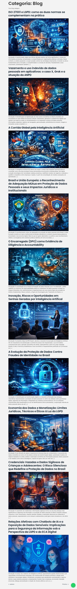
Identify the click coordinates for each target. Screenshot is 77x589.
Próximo (65, 584)
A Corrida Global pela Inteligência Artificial (36, 127)
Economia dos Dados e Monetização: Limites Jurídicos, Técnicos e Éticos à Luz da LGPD (37, 409)
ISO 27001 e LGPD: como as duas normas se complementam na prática (36, 13)
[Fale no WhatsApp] (73, 585)
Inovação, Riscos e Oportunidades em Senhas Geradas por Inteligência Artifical (35, 297)
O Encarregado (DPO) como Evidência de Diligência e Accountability (35, 243)
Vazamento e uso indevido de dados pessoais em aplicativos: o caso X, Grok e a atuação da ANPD (36, 71)
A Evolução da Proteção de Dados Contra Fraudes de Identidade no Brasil (35, 353)
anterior (11, 584)
